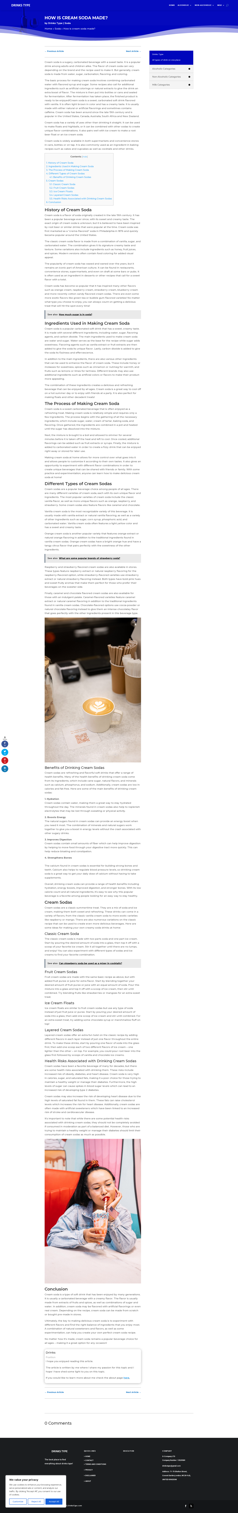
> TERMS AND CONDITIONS (95, 1464)
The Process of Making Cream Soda (67, 170)
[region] (36, 1491)
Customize (18, 1501)
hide (85, 156)
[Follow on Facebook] (185, 1506)
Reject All (36, 1501)
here (126, 1377)
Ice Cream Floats (61, 191)
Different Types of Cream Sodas (65, 173)
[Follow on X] (191, 1506)
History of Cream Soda (59, 162)
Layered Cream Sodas (63, 195)
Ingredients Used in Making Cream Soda (70, 166)
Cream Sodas (54, 180)
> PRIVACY (88, 1470)
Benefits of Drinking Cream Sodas (70, 177)
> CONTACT (89, 1460)
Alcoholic (183, 5)
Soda (68, 23)
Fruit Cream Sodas (61, 187)
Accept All (54, 1501)
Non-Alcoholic (203, 5)
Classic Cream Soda (62, 184)
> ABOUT (87, 1481)
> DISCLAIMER (90, 1476)
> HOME (87, 1456)
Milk (219, 5)
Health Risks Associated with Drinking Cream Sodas (80, 198)
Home (172, 5)
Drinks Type (55, 23)
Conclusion (53, 202)
